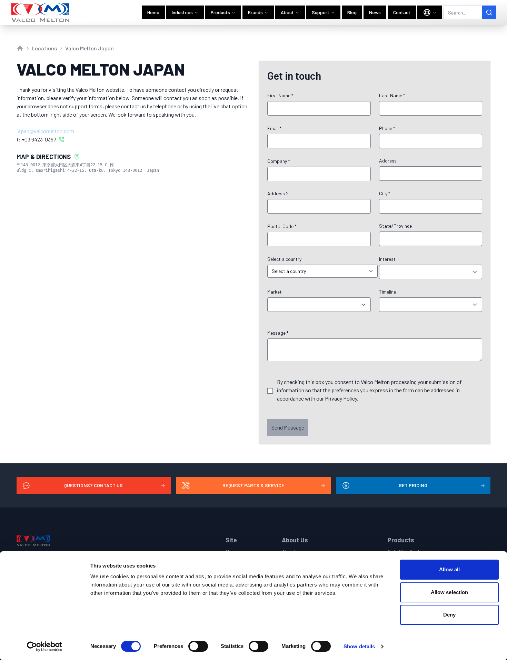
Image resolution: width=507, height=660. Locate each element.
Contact (401, 12)
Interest (387, 259)
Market (274, 292)
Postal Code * (281, 226)
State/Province (395, 226)
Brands (255, 12)
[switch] (198, 646)
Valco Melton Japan (89, 48)
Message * (277, 333)
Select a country (284, 259)
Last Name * (392, 95)
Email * (274, 128)
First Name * (280, 95)
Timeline (387, 292)
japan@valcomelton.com (45, 131)
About (287, 12)
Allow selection (449, 592)
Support (320, 12)
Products (220, 12)
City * (384, 193)
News (375, 12)
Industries (182, 12)
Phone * (387, 128)
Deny (449, 615)
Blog (352, 12)
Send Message (287, 427)
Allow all (449, 569)
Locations (44, 48)
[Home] (40, 12)
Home (153, 12)
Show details (359, 646)
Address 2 (278, 193)
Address (388, 161)
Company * (278, 161)
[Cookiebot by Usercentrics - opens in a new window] (44, 646)
